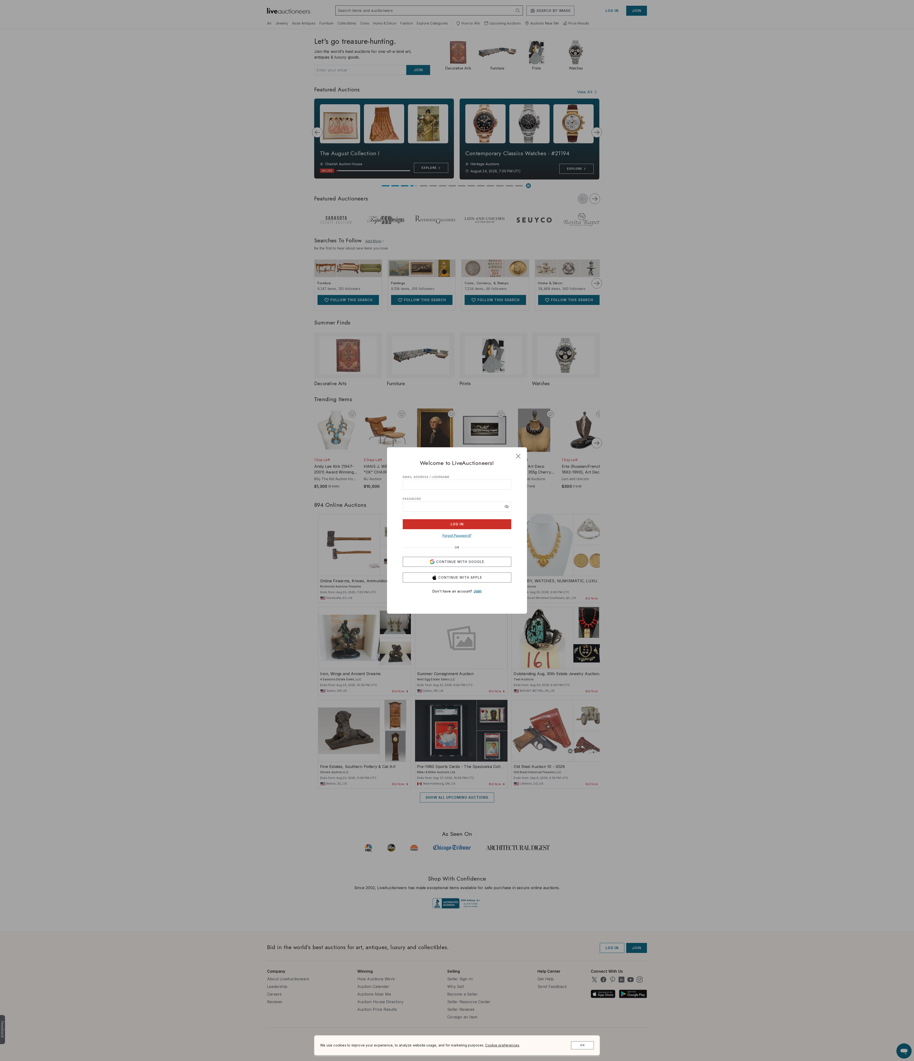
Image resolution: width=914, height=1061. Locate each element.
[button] (506, 506)
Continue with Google (460, 562)
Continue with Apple (460, 577)
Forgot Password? (457, 535)
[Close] (518, 456)
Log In (457, 524)
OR (457, 547)
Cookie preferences (502, 1045)
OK (582, 1045)
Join (477, 591)
